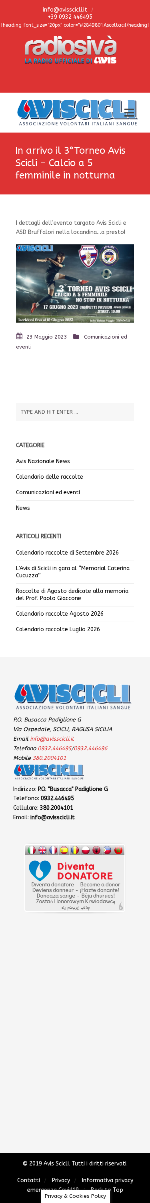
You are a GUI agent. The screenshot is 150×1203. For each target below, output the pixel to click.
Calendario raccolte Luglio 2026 (58, 629)
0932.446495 (54, 748)
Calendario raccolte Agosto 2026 (60, 613)
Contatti (28, 1180)
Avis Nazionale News (43, 461)
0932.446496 (90, 748)
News (23, 508)
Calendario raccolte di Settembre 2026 (67, 552)
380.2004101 (49, 758)
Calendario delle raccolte (49, 477)
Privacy (61, 1180)
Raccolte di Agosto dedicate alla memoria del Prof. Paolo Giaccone (72, 595)
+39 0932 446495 (69, 17)
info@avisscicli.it (64, 9)
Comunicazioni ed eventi (48, 492)
